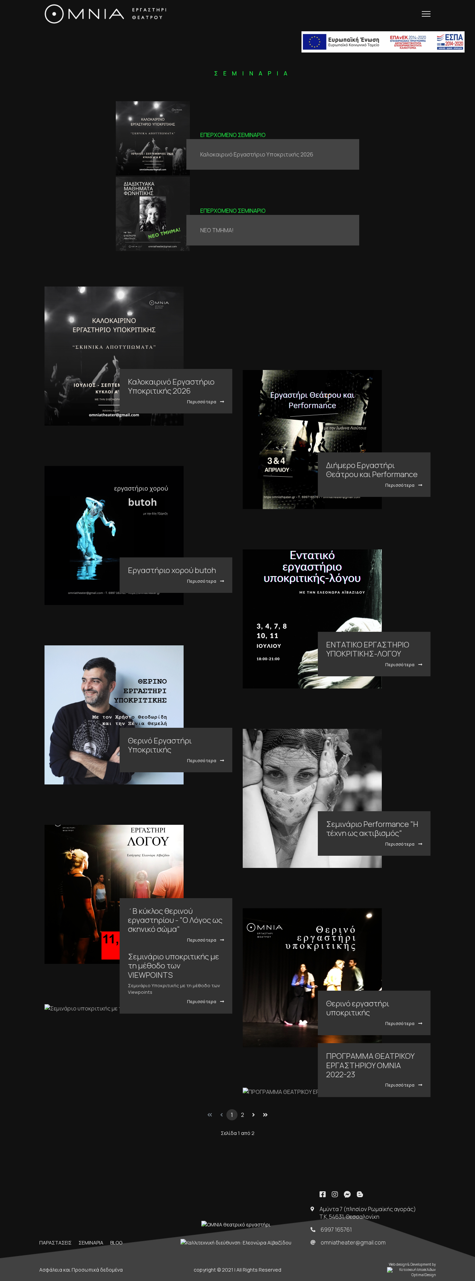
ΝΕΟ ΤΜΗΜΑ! (217, 230)
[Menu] (426, 14)
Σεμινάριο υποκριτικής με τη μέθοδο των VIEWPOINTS (173, 965)
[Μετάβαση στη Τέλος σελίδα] (265, 1115)
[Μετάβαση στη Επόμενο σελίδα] (253, 1115)
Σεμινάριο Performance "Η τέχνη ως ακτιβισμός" (372, 828)
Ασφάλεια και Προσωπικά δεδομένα (81, 1269)
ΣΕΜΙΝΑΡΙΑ (91, 1242)
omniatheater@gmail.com (353, 1242)
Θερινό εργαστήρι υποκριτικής (357, 1008)
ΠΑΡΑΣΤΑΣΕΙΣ (55, 1242)
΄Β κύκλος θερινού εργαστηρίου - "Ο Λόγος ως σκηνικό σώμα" (175, 920)
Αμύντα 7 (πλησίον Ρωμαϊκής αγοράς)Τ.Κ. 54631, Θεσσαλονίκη (368, 1212)
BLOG (116, 1242)
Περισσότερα (202, 401)
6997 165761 (336, 1229)
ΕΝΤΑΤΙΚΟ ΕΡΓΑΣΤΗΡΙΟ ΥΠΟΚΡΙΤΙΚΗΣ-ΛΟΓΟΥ (367, 649)
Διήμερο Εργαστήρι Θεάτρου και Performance (372, 470)
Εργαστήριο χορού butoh (172, 570)
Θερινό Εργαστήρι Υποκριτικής (160, 745)
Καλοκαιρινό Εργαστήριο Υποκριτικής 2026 (256, 154)
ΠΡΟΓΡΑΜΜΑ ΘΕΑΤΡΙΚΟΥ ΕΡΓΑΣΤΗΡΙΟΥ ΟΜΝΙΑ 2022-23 (370, 1065)
